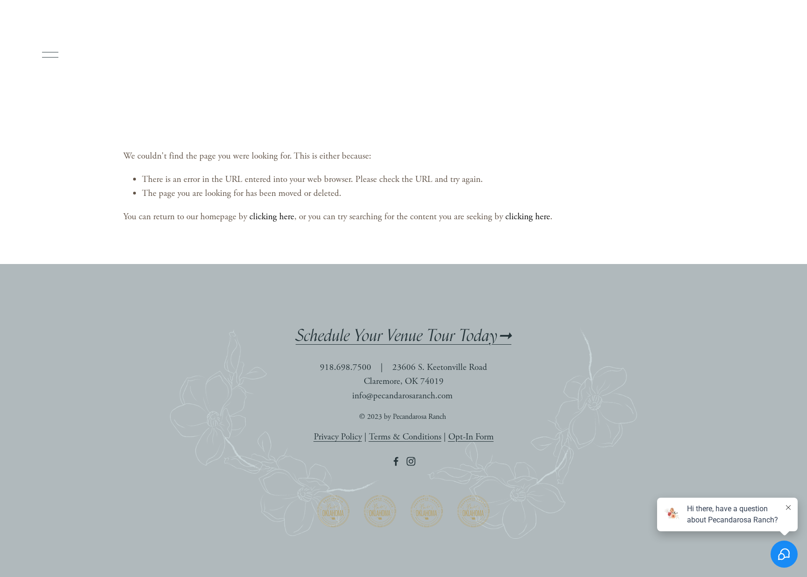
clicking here (271, 216)
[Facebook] (396, 461)
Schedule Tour (740, 55)
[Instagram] (411, 461)
